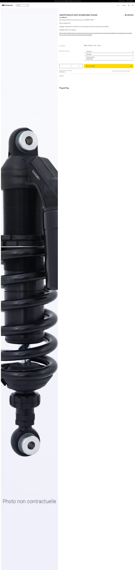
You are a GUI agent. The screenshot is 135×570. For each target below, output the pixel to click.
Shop (18, 5)
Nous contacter (129, 1)
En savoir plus (62, 71)
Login (124, 5)
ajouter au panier (90, 66)
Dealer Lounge (121, 1)
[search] (128, 5)
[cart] (132, 5)
